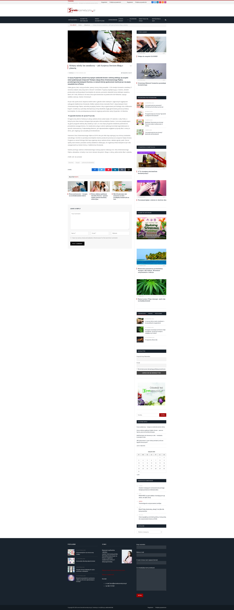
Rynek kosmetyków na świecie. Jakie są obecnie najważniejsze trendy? (85, 579)
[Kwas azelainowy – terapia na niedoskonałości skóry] (78, 186)
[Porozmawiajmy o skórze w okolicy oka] (151, 188)
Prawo (150, 313)
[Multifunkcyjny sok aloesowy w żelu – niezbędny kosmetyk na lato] (122, 186)
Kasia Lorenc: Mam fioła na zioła (148, 244)
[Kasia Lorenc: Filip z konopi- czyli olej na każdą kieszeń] (151, 287)
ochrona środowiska (88, 162)
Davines (71, 162)
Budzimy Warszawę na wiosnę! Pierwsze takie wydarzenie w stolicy (154, 123)
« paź (138, 474)
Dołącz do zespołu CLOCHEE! (148, 56)
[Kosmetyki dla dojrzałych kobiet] (71, 561)
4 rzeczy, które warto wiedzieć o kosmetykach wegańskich (154, 322)
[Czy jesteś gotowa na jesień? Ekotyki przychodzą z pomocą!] (140, 105)
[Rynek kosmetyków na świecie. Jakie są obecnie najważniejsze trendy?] (71, 578)
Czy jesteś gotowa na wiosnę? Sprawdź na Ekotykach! (153, 133)
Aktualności (72, 20)
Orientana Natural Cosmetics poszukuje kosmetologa (152, 84)
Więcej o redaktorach (108, 574)
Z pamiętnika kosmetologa (146, 153)
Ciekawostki (142, 313)
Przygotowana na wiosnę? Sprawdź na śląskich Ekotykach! (155, 114)
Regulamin (114, 2)
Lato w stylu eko (141, 445)
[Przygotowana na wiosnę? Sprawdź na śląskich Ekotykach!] (140, 114)
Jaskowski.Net (109, 607)
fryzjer (78, 162)
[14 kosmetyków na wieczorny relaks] (71, 552)
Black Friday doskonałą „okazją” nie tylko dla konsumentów (151, 510)
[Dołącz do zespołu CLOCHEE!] (151, 44)
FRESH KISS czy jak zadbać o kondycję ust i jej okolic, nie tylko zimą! (152, 496)
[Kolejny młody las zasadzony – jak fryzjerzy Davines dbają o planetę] (100, 46)
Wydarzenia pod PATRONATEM (147, 97)
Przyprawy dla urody (151, 340)
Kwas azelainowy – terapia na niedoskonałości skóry (78, 195)
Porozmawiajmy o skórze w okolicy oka (152, 200)
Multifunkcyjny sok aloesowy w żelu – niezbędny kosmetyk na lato (121, 196)
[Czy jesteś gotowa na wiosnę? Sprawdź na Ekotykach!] (140, 132)
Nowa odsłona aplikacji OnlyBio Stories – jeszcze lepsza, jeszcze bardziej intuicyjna (88, 3)
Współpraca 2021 (156, 20)
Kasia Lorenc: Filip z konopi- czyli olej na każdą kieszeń (151, 300)
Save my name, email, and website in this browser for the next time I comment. (95, 238)
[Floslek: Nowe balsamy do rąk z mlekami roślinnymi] (71, 569)
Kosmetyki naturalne (84, 20)
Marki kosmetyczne (99, 20)
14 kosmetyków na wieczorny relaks (85, 553)
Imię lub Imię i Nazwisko (143, 356)
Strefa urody (120, 20)
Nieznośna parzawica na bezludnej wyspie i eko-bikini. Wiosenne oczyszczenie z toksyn (150, 270)
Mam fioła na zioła (143, 20)
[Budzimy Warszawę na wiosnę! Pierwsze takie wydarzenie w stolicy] (140, 122)
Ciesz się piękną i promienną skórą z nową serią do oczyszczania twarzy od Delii (152, 518)
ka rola (71, 73)
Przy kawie (158, 313)
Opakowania (112, 20)
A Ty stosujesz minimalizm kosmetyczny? (147, 172)
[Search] (165, 20)
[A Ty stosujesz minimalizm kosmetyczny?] (151, 159)
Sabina (140, 501)
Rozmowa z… (133, 20)
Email (138, 362)
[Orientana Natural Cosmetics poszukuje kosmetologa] (151, 71)
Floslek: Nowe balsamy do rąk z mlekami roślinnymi (85, 570)
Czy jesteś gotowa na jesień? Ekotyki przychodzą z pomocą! (154, 106)
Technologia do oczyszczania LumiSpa (150, 503)
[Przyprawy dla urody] (140, 340)
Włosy (130, 73)
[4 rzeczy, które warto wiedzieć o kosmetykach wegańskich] (140, 321)
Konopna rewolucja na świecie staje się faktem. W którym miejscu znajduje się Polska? (155, 331)
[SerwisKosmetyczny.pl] (81, 10)
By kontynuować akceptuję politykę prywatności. (152, 369)
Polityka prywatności (123, 2)
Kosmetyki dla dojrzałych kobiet (85, 561)
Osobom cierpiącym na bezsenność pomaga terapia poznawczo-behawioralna (151, 489)
